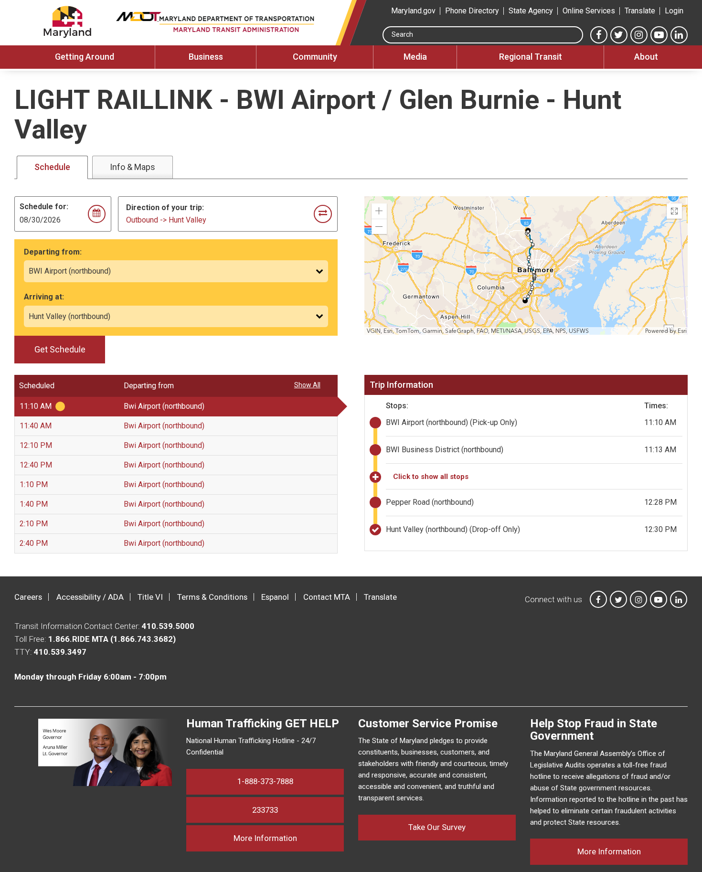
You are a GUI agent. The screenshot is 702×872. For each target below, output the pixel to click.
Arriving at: (44, 296)
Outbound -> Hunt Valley (166, 219)
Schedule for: (44, 206)
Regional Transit (530, 57)
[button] (379, 211)
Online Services (589, 10)
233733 (265, 810)
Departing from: (53, 251)
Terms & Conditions (212, 597)
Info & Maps (132, 167)
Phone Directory (472, 10)
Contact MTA (326, 597)
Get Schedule (59, 349)
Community (315, 57)
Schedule (52, 167)
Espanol (275, 597)
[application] (526, 265)
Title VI (150, 597)
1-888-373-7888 (265, 781)
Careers (28, 597)
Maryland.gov (413, 10)
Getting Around (84, 57)
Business (206, 57)
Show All (307, 385)
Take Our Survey (437, 827)
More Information (289, 838)
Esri (682, 331)
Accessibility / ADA (90, 597)
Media (415, 57)
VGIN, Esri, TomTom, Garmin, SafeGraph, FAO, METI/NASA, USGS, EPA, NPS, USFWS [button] (478, 331)
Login (674, 10)
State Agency (531, 10)
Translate (640, 10)
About (646, 57)
